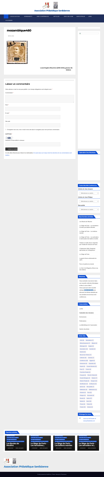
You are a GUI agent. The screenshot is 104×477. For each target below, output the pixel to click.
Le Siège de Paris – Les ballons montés (63, 444)
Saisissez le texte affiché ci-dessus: (14, 140)
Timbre (89, 404)
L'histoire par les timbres (12, 437)
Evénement (83, 363)
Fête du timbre (92, 375)
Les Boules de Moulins (85, 221)
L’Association (15, 16)
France (88, 369)
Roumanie (90, 395)
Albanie (94, 343)
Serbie (82, 401)
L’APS (81, 309)
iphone (82, 386)
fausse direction (92, 366)
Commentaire (9, 92)
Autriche (83, 351)
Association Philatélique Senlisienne (52, 10)
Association (84, 349)
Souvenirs (9, 20)
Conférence (84, 360)
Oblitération (83, 389)
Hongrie (94, 380)
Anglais (91, 346)
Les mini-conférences (11, 439)
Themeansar (63, 474)
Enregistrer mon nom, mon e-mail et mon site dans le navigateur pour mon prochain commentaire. (33, 129)
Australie (92, 349)
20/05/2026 (10, 448)
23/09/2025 (83, 448)
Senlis (89, 398)
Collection (83, 357)
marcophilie (90, 386)
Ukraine (90, 407)
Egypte (92, 360)
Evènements (28, 16)
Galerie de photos (84, 329)
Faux (82, 369)
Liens (90, 16)
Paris (89, 392)
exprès (82, 366)
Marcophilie (81, 16)
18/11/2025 (59, 448)
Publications (82, 321)
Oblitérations (93, 389)
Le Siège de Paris (84, 254)
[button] (99, 18)
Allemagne (83, 346)
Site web (7, 121)
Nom (7, 105)
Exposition (92, 363)
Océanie (83, 392)
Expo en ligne (68, 16)
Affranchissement (85, 343)
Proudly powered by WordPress (44, 474)
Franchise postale (85, 372)
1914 (82, 340)
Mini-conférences (43, 16)
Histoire (94, 378)
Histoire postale (84, 380)
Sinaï (88, 401)
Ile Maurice (92, 383)
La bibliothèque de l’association (88, 325)
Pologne (83, 395)
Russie (82, 398)
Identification (84, 383)
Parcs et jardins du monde (86, 264)
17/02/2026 (35, 448)
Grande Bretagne (85, 378)
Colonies (91, 357)
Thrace (82, 404)
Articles (56, 16)
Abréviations (89, 340)
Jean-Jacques (20, 448)
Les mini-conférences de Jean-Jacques (15, 441)
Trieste (82, 407)
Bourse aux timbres (85, 354)
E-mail (7, 113)
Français (83, 375)
